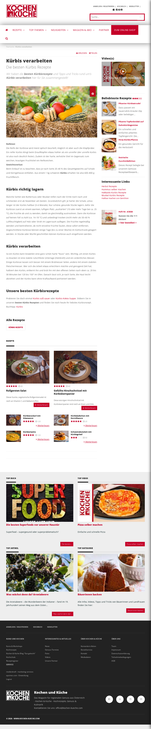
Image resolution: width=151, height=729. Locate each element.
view (123, 71)
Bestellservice (86, 650)
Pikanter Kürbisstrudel (130, 103)
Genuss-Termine (52, 650)
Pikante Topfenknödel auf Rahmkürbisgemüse (131, 123)
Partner (104, 30)
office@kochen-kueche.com (69, 708)
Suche (8, 39)
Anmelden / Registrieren (103, 6)
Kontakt (84, 653)
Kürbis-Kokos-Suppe (66, 298)
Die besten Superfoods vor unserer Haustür (32, 524)
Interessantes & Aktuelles (58, 639)
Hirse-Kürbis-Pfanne (128, 139)
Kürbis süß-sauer (41, 298)
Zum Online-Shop (125, 30)
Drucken (82, 53)
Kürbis (19, 306)
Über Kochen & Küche (91, 639)
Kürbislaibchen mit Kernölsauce (80, 417)
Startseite (10, 46)
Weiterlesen (42, 404)
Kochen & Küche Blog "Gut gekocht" (20, 653)
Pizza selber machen (90, 524)
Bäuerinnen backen (90, 594)
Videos (47, 657)
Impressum (116, 650)
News (47, 646)
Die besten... (67, 544)
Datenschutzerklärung (120, 653)
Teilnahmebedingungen (121, 657)
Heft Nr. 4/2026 (126, 211)
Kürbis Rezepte (16, 327)
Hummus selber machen (114, 189)
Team (113, 646)
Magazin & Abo (82, 30)
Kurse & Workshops (14, 646)
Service (9, 664)
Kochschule (10, 657)
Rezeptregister (12, 661)
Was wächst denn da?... (62, 614)
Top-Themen (36, 30)
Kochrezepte (11, 650)
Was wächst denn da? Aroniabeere (27, 594)
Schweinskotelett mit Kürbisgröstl (81, 433)
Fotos (47, 653)
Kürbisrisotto (29, 432)
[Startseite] (21, 10)
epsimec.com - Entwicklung (17, 675)
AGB (113, 661)
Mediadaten (86, 657)
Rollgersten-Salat (16, 390)
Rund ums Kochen (15, 639)
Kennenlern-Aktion (88, 646)
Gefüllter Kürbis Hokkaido (123, 78)
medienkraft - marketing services (19, 672)
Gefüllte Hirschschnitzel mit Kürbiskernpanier (70, 392)
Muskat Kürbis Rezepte (113, 195)
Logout (9, 679)
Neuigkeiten (58, 30)
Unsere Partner (51, 661)
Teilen (94, 53)
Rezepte (17, 30)
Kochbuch (121, 6)
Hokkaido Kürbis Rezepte (114, 192)
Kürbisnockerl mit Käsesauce (32, 417)
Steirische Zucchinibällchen (127, 159)
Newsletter (134, 6)
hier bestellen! (127, 222)
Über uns (115, 639)
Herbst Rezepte (109, 186)
